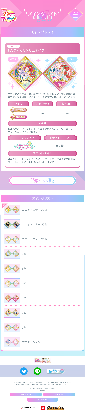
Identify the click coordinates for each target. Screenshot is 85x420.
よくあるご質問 (42, 400)
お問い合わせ (59, 395)
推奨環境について (26, 395)
